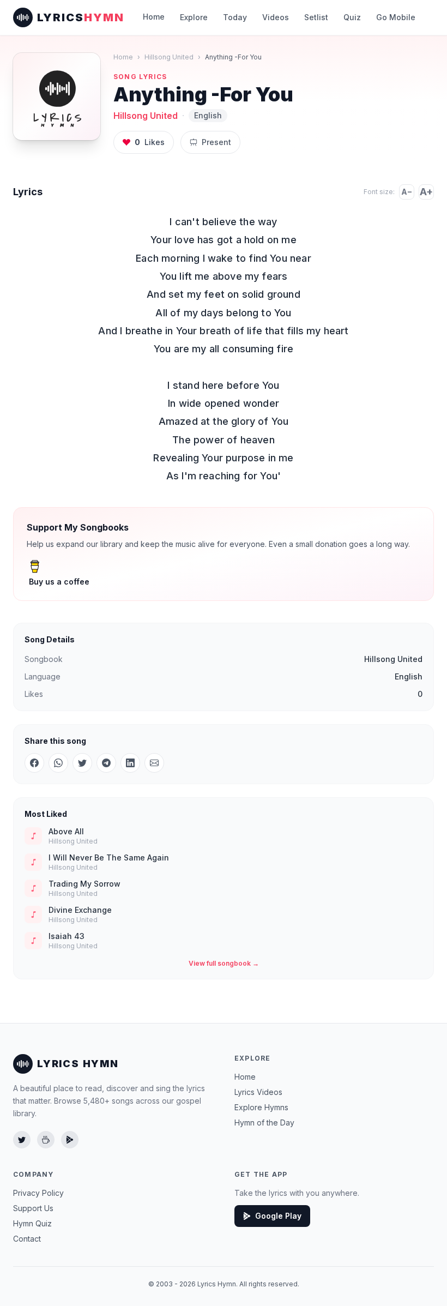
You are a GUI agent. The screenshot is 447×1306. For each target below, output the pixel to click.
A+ (426, 191)
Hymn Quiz (32, 1223)
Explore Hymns (261, 1107)
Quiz (352, 17)
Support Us (33, 1208)
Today (235, 17)
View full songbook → (224, 963)
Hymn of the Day (264, 1122)
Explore (194, 17)
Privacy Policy (38, 1192)
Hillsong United (169, 57)
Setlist (316, 17)
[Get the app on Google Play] (69, 1139)
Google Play (278, 1215)
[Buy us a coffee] (46, 1139)
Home (154, 16)
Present (216, 142)
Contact (27, 1238)
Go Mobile (395, 17)
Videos (275, 17)
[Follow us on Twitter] (22, 1139)
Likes (150, 142)
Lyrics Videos (258, 1092)
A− (406, 191)
